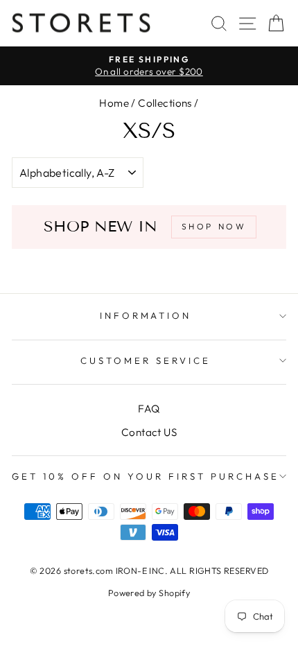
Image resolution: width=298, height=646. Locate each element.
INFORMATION (146, 315)
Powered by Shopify (149, 592)
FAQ (148, 408)
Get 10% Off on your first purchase (145, 476)
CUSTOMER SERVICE (145, 360)
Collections (165, 103)
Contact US (149, 432)
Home (114, 103)
